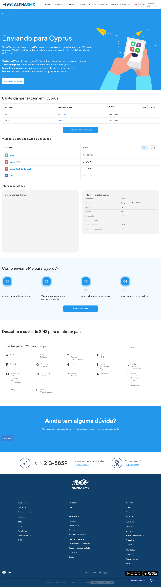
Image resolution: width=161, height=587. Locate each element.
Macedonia (15, 374)
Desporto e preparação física (80, 548)
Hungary (74, 364)
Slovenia (134, 378)
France (12, 366)
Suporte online (132, 465)
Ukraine (43, 390)
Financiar (72, 512)
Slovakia (134, 376)
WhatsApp (22, 531)
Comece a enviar (80, 308)
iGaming (72, 530)
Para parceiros (132, 559)
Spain (133, 380)
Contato (7, 438)
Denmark (104, 355)
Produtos (49, 5)
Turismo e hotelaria (76, 539)
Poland (73, 374)
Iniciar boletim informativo (80, 130)
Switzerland (135, 385)
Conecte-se (152, 6)
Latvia (133, 364)
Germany (44, 364)
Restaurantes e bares (77, 534)
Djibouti (104, 357)
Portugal (74, 376)
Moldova (14, 378)
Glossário (130, 540)
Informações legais (25, 512)
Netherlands (46, 374)
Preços (20, 14)
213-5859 (50, 463)
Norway (44, 376)
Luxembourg (136, 369)
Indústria (72, 521)
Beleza (71, 557)
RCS (20, 540)
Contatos (126, 5)
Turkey (12, 390)
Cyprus (74, 357)
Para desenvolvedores (98, 5)
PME (70, 507)
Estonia (134, 355)
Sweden (134, 383)
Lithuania (134, 366)
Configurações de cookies (102, 583)
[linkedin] (105, 572)
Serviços (22, 517)
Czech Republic (77, 359)
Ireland (102, 364)
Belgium (43, 355)
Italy (101, 369)
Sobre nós (22, 507)
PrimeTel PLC (62, 115)
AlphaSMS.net (7, 14)
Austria (13, 355)
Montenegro (16, 383)
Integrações (71, 5)
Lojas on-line (74, 525)
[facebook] (100, 572)
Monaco (14, 380)
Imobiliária (73, 552)
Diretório (129, 531)
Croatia (74, 355)
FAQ (128, 564)
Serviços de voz (24, 535)
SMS (20, 522)
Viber (20, 526)
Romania (104, 374)
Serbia (133, 374)
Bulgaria (43, 357)
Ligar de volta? (82, 465)
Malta (13, 376)
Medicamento (74, 516)
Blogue (129, 526)
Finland (13, 364)
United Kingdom (46, 392)
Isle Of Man (104, 366)
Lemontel (60, 120)
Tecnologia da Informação (79, 543)
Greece (44, 366)
